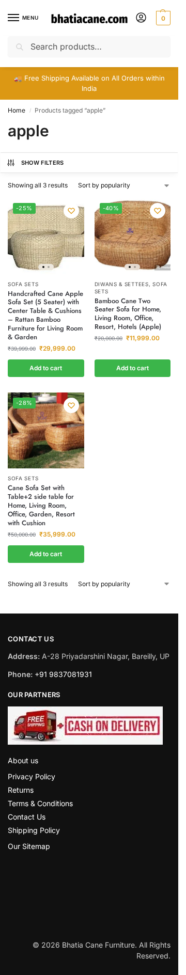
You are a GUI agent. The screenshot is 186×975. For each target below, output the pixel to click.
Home (16, 110)
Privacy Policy (31, 776)
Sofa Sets (23, 284)
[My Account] (141, 18)
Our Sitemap (29, 846)
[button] (162, 18)
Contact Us (26, 816)
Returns (21, 789)
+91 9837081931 (63, 674)
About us (23, 760)
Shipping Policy (34, 830)
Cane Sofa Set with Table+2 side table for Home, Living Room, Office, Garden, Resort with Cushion (41, 505)
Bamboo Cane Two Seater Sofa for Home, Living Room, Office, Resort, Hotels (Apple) (128, 314)
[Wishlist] (71, 210)
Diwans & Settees (122, 284)
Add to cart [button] (45, 368)
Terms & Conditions (40, 803)
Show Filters (42, 162)
